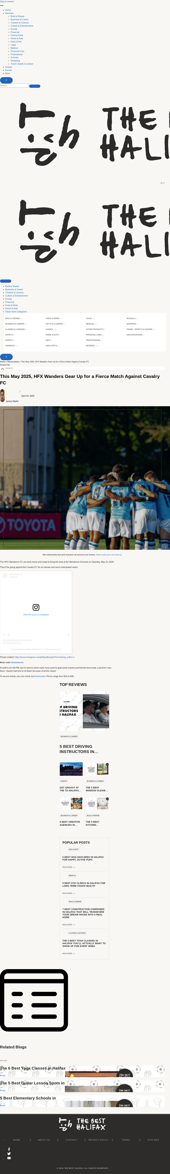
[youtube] (9, 1159)
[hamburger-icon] (1, 5)
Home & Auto (11, 308)
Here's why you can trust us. (109, 555)
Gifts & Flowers (54, 324)
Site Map (153, 1140)
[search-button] (34, 86)
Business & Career (14, 289)
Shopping (131, 324)
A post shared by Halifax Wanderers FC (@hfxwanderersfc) (36, 649)
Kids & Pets (51, 346)
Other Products (94, 329)
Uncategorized (134, 335)
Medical (90, 324)
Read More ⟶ (68, 867)
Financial (9, 302)
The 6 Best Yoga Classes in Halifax (33, 1068)
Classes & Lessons (14, 292)
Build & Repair (12, 286)
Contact (71, 1140)
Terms (126, 1140)
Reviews (9, 13)
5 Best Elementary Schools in (28, 1098)
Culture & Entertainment (16, 296)
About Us (44, 1140)
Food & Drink (11, 305)
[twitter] (9, 1155)
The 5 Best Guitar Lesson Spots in (32, 1083)
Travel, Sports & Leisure (139, 329)
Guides (8, 67)
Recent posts (13, 362)
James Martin (12, 401)
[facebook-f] (9, 1150)
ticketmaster (39, 676)
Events (8, 70)
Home (8, 10)
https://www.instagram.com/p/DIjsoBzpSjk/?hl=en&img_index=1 (45, 657)
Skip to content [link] (7, 1)
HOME (16, 1140)
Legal (89, 318)
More (7, 73)
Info (48, 340)
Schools (130, 318)
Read (2, 1075)
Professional (93, 340)
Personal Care (93, 335)
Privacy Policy (99, 1140)
